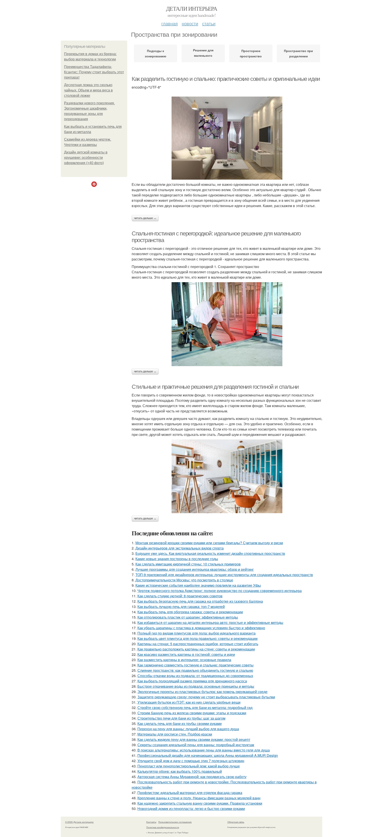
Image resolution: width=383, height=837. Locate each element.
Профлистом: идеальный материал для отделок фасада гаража (189, 792)
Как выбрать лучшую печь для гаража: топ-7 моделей (181, 606)
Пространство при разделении (298, 53)
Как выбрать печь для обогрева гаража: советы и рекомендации (190, 611)
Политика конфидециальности (162, 827)
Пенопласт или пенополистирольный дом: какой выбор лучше (188, 766)
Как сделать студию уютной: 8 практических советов (180, 595)
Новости (190, 23)
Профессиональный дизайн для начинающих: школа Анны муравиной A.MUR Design (207, 755)
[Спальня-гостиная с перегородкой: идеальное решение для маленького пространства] (227, 324)
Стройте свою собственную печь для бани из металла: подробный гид (194, 707)
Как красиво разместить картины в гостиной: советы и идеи (186, 654)
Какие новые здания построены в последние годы (176, 558)
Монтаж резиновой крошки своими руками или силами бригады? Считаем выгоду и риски (209, 542)
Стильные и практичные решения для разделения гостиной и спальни (215, 386)
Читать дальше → (145, 218)
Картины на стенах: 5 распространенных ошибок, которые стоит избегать (197, 643)
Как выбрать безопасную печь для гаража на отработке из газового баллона (200, 601)
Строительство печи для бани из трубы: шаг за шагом (181, 718)
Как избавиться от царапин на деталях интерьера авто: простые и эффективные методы (210, 622)
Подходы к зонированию (155, 53)
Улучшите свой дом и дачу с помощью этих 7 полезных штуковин (190, 760)
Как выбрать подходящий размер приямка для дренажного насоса (192, 681)
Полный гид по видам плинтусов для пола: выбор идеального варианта (196, 633)
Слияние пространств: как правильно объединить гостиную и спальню (195, 670)
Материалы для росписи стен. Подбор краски (174, 734)
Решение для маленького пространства (203, 54)
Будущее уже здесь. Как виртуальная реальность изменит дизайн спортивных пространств (210, 553)
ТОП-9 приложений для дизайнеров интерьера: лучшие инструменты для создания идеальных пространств (224, 574)
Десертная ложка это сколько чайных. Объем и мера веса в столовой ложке (88, 90)
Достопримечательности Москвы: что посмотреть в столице (184, 580)
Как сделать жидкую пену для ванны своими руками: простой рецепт (193, 739)
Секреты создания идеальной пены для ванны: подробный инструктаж (195, 744)
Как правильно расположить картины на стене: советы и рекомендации (196, 649)
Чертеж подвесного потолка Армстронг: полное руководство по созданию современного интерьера (219, 590)
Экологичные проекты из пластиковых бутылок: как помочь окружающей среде (202, 691)
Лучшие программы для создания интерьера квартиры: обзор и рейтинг (194, 569)
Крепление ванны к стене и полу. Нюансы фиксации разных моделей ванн (198, 797)
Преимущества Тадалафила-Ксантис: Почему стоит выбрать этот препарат (94, 72)
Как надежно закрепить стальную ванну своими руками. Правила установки (199, 803)
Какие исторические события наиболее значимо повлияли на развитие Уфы (198, 585)
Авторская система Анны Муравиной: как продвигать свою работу (191, 776)
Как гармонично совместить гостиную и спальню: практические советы (195, 665)
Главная (169, 23)
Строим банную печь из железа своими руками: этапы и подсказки (191, 712)
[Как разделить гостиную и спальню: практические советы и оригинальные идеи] (227, 138)
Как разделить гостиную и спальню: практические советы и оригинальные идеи (226, 79)
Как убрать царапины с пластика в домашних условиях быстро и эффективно (201, 627)
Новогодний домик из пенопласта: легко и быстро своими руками (191, 808)
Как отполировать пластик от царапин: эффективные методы (187, 617)
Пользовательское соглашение (175, 821)
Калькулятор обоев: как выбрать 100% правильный (179, 771)
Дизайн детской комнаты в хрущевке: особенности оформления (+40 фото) (85, 157)
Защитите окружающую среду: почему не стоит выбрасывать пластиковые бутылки (206, 696)
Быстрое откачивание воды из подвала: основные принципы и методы (195, 686)
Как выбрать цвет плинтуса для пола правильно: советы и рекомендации (197, 638)
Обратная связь (235, 821)
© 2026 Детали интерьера (79, 821)
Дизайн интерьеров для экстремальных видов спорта (179, 548)
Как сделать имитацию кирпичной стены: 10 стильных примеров (188, 564)
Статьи (208, 23)
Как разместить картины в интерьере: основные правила (184, 659)
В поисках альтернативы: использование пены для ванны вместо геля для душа (203, 750)
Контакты (151, 821)
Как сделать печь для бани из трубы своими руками (179, 723)
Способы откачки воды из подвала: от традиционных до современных (195, 675)
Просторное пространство (251, 53)
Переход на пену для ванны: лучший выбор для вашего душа (188, 728)
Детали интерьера (191, 8)
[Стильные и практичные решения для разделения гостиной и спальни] (227, 476)
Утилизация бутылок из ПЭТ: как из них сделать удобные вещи (188, 702)
